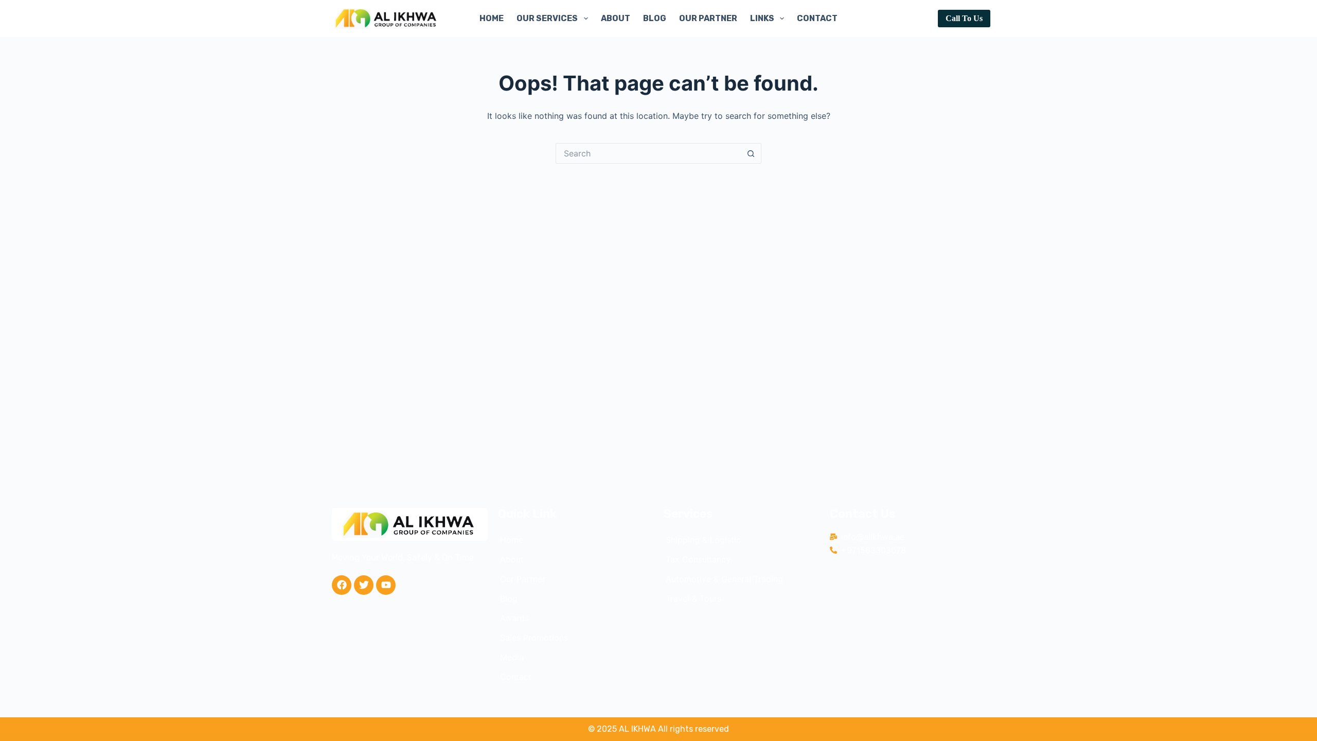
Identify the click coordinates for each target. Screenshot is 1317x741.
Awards (514, 618)
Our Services (547, 18)
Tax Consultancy (698, 559)
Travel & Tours (693, 598)
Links (762, 18)
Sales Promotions (534, 637)
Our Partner (708, 18)
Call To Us (964, 18)
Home (491, 18)
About (615, 18)
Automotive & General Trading (724, 579)
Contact (817, 18)
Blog (654, 18)
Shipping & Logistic (703, 540)
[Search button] (751, 153)
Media (512, 657)
